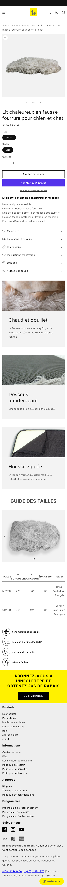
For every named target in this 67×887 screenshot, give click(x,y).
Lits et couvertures (25, 25)
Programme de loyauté (15, 812)
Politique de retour (13, 764)
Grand (9, 137)
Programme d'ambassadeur (18, 816)
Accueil (6, 25)
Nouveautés (9, 713)
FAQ (4, 756)
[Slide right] (40, 102)
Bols (4, 730)
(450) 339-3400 (12, 871)
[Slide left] (26, 102)
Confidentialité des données (19, 849)
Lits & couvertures (13, 726)
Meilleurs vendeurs (13, 722)
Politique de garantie (14, 769)
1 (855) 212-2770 (34, 871)
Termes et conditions (15, 790)
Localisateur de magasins (17, 760)
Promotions (9, 718)
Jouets (6, 739)
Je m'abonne (33, 695)
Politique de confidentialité (18, 794)
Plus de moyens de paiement (33, 190)
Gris (8, 149)
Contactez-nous (11, 752)
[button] (3, 12)
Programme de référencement (20, 807)
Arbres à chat (10, 734)
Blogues (7, 786)
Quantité (6, 156)
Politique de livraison (15, 773)
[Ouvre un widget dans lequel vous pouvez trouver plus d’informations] (51, 881)
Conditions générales (49, 845)
